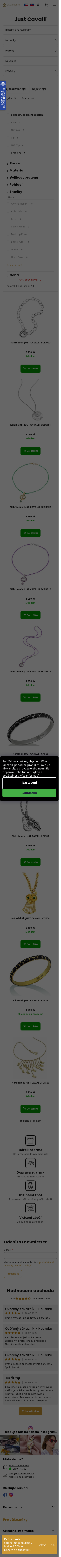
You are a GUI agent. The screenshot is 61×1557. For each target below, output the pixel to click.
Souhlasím (29, 793)
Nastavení (29, 782)
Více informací (29, 775)
